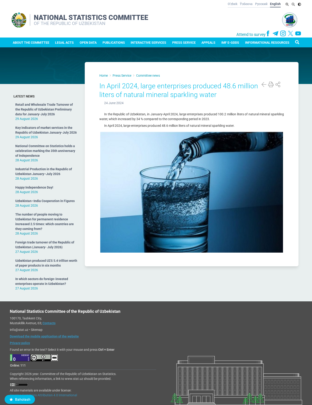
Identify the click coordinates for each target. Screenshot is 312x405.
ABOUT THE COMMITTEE (31, 42)
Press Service (184, 42)
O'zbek (232, 4)
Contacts (49, 323)
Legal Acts (64, 42)
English (275, 4)
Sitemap (36, 330)
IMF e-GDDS (230, 42)
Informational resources (267, 42)
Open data (88, 42)
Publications (114, 42)
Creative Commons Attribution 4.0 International (43, 395)
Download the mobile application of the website (44, 336)
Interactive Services (148, 42)
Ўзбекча (246, 4)
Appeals (208, 42)
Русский (261, 4)
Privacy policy (20, 343)
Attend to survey (251, 34)
